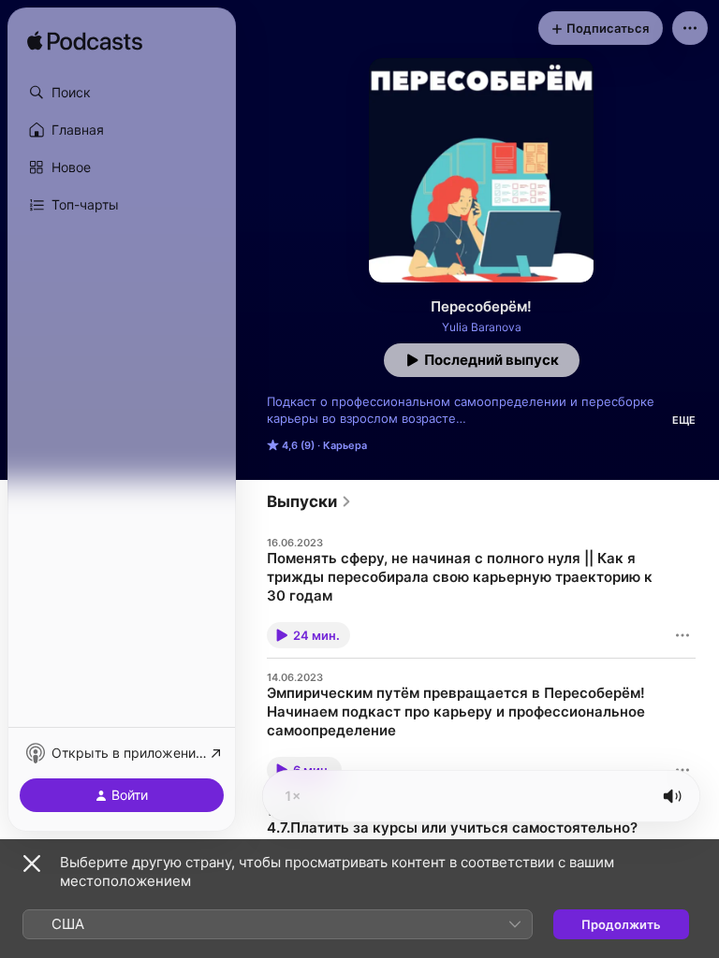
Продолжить (621, 924)
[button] (122, 93)
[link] (309, 501)
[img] (84, 42)
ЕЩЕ (684, 420)
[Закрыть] (31, 863)
